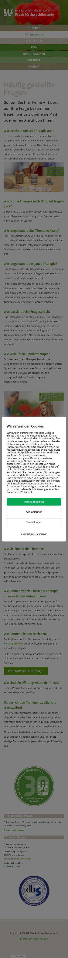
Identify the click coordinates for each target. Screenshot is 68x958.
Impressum (41, 533)
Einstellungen (34, 522)
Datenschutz (27, 533)
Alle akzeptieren (34, 501)
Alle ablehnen (34, 511)
